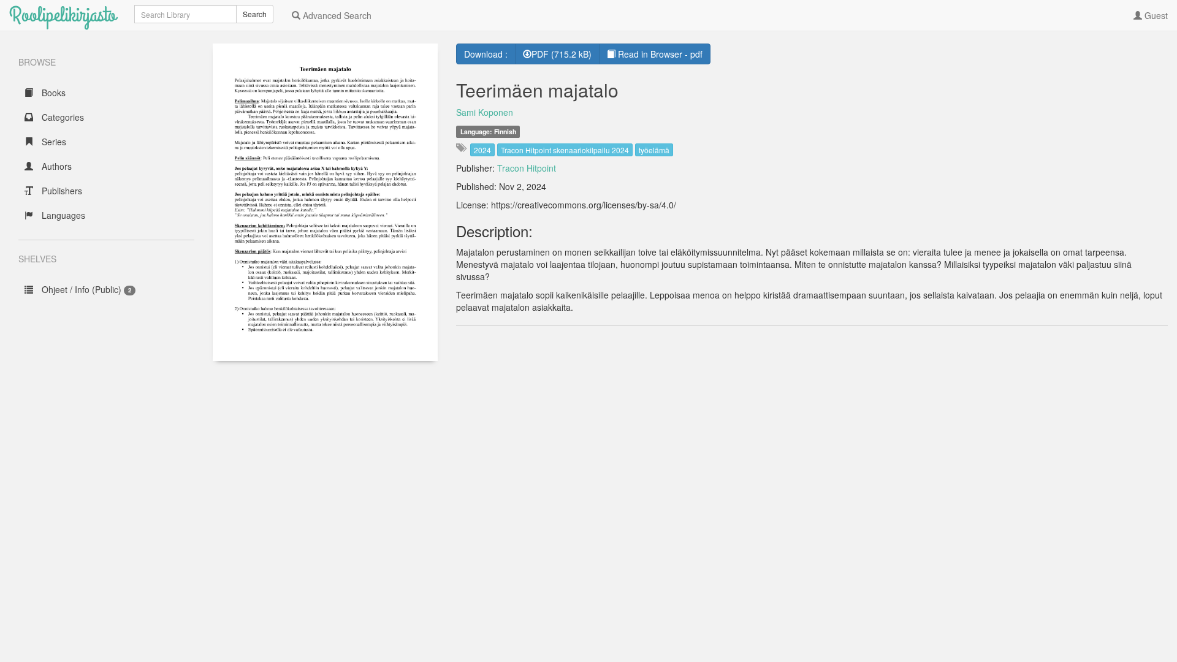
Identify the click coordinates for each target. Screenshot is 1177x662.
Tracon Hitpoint (526, 168)
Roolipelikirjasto (62, 15)
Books (52, 92)
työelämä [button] (654, 150)
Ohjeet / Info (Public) (85, 289)
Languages (62, 215)
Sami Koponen (484, 112)
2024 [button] (482, 150)
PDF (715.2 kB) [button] (561, 54)
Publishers (60, 191)
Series (52, 141)
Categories (61, 117)
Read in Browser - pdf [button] (659, 54)
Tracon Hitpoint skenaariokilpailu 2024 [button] (565, 150)
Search (255, 14)
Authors (55, 166)
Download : (486, 54)
